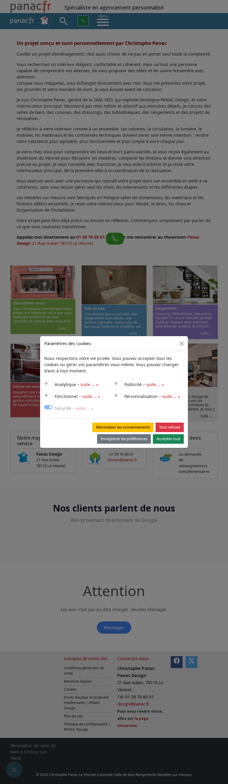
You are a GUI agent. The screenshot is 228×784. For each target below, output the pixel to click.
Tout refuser (169, 427)
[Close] (182, 343)
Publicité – (144, 384)
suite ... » (89, 384)
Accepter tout (168, 438)
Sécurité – (74, 408)
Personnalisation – (152, 396)
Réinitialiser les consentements (123, 427)
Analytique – (76, 384)
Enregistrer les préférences (124, 438)
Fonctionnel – (77, 396)
